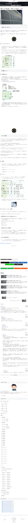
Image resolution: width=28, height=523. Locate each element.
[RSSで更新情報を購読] (20, 268)
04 (6, 504)
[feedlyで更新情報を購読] (7, 268)
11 (12, 505)
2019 (2, 508)
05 (7, 504)
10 (11, 505)
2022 (2, 505)
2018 (2, 509)
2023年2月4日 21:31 (5, 335)
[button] (18, 264)
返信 (26, 314)
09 (10, 504)
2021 (2, 506)
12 (13, 506)
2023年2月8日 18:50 (5, 371)
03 (5, 504)
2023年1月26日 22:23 (3, 317)
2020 (2, 507)
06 (8, 507)
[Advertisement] (14, 252)
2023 (2, 504)
